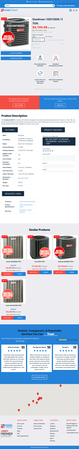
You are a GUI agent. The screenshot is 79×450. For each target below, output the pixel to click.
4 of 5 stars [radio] (50, 151)
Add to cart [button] (7, 274)
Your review (47, 154)
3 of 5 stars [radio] (48, 151)
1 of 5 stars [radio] (43, 151)
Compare (19, 274)
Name (45, 163)
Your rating (46, 149)
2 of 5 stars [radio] (46, 151)
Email (45, 169)
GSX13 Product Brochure (27, 201)
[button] (28, 19)
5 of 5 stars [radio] (52, 151)
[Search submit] (53, 5)
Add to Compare (16, 53)
